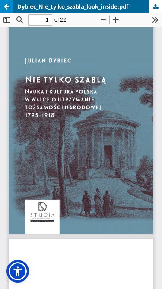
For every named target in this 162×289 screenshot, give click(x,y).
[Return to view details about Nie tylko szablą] (6, 6)
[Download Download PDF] (155, 6)
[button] (18, 271)
